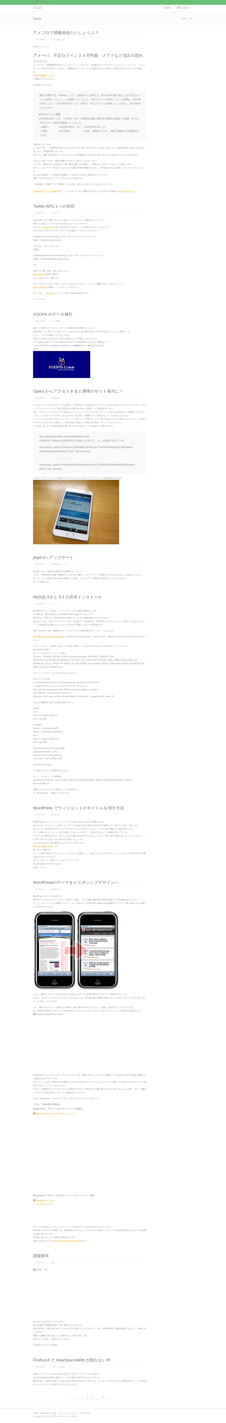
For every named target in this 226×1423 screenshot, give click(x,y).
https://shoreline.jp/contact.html (68, 1241)
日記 (63, 39)
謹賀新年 (41, 1255)
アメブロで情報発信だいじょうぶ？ (66, 32)
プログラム (55, 213)
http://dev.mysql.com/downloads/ (47, 636)
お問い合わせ (46, 2)
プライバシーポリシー (67, 1413)
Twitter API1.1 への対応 (54, 206)
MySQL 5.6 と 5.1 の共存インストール (67, 597)
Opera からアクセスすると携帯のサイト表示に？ (78, 391)
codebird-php (47, 227)
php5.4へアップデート (53, 557)
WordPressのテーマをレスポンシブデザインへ (76, 882)
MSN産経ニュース (46, 75)
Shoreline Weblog (50, 1104)
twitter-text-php (39, 287)
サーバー (64, 564)
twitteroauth (38, 274)
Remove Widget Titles (43, 846)
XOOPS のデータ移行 (53, 314)
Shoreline (50, 293)
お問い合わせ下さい (126, 191)
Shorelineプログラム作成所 (45, 191)
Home (36, 2)
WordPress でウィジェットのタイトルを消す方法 (78, 808)
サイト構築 (55, 39)
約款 (54, 1413)
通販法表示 (45, 1413)
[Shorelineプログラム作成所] (37, 7)
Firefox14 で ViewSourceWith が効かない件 (72, 1360)
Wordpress (55, 398)
